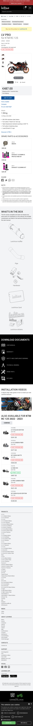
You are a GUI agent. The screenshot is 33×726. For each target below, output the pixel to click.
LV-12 (2, 542)
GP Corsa (3, 580)
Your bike (11, 16)
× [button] (31, 703)
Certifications (4, 631)
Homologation (4, 652)
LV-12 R (3, 546)
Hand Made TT (5, 593)
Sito (2, 600)
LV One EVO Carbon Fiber (7, 553)
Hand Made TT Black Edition (8, 595)
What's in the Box (6, 21)
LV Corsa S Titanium (6, 527)
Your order (3, 656)
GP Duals (3, 571)
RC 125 (22, 16)
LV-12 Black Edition (6, 543)
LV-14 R (3, 519)
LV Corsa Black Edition (6, 529)
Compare (26, 24)
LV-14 (2, 514)
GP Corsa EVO (4, 585)
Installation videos (5, 655)
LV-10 (2, 533)
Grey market (4, 637)
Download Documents (17, 21)
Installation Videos (6, 24)
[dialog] (16, 714)
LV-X (2, 579)
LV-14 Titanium (5, 517)
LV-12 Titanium (5, 545)
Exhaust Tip (4, 597)
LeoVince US (23, 29)
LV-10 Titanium (5, 540)
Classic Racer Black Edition (8, 576)
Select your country (16, 3)
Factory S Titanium (6, 567)
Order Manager (5, 639)
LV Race (3, 569)
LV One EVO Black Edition (7, 551)
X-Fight (3, 589)
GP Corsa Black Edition (7, 582)
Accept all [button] (9, 722)
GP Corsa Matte (5, 584)
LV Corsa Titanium (5, 532)
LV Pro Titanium (5, 561)
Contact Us (4, 645)
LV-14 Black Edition (6, 516)
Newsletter (4, 660)
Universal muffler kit (6, 603)
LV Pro (3, 556)
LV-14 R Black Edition (6, 521)
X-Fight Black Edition (6, 590)
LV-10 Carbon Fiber (6, 538)
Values (3, 627)
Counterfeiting (4, 635)
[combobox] (29, 704)
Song (2, 613)
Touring (3, 598)
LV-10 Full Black (5, 537)
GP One (3, 572)
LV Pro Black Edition (6, 558)
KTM (17, 16)
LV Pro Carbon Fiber (6, 559)
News (2, 619)
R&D (2, 629)
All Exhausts (4, 605)
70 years (3, 632)
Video (2, 611)
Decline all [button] (24, 722)
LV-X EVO (3, 577)
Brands (3, 626)
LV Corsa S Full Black (6, 525)
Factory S (3, 563)
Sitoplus (3, 601)
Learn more (4, 673)
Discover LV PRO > (6, 132)
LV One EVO (4, 550)
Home (4, 16)
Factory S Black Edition (7, 564)
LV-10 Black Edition (6, 535)
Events (3, 621)
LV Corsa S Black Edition (7, 524)
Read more (10, 710)
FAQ (2, 653)
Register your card (5, 658)
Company (3, 622)
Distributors (4, 634)
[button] (16, 720)
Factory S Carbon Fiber (7, 566)
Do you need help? (6, 107)
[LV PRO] (3, 55)
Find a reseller (5, 102)
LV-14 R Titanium (5, 522)
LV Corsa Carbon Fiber (6, 530)
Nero (2, 555)
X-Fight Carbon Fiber (6, 592)
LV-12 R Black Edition (6, 548)
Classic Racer (4, 574)
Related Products (17, 24)
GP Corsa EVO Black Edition (8, 587)
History (3, 624)
